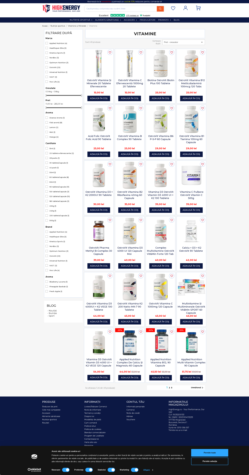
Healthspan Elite (57, 48)
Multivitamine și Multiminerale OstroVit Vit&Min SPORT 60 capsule (191, 308)
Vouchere (130, 419)
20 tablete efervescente (61, 153)
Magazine (88, 445)
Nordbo (54, 58)
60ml (52, 182)
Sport (52, 316)
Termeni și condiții (92, 413)
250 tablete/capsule (59, 216)
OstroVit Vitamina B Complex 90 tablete (129, 138)
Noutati (45, 423)
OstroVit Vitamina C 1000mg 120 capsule (160, 305)
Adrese (129, 416)
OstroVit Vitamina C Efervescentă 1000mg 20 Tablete (129, 83)
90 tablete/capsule (59, 187)
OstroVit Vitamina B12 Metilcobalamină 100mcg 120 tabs (192, 83)
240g (52, 211)
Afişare (146, 470)
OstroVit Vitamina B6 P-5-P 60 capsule (160, 138)
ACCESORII (129, 20)
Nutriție (53, 313)
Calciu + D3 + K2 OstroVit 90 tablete (191, 249)
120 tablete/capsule (59, 196)
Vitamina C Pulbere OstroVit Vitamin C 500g (191, 195)
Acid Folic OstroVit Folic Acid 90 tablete (98, 138)
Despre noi (89, 416)
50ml (52, 172)
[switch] (89, 470)
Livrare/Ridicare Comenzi (95, 406)
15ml (52, 148)
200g (52, 206)
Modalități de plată (92, 419)
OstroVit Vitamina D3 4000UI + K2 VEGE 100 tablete (98, 306)
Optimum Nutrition (58, 63)
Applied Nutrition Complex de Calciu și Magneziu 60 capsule (129, 362)
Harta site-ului (90, 442)
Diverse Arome (57, 118)
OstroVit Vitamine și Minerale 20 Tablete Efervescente (99, 83)
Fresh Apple (55, 291)
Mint (52, 132)
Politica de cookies (92, 429)
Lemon (53, 127)
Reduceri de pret (49, 406)
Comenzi (130, 410)
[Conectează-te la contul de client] (185, 9)
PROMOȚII (163, 20)
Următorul (197, 387)
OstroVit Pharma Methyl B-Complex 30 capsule (99, 250)
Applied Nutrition (58, 43)
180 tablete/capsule (59, 201)
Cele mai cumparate (51, 410)
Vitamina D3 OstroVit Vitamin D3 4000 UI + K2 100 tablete (161, 195)
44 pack (54, 168)
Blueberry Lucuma (58, 282)
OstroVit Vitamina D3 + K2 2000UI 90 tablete (99, 194)
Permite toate (210, 453)
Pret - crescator (183, 42)
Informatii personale (135, 406)
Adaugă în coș (99, 98)
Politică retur (90, 426)
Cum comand (90, 423)
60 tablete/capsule (59, 177)
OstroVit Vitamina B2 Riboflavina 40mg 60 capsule (130, 195)
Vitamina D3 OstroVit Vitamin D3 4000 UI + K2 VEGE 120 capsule (99, 362)
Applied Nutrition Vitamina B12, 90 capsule (160, 362)
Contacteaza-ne (91, 439)
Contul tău (135, 401)
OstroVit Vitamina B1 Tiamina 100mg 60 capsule (191, 139)
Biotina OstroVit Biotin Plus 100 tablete (160, 82)
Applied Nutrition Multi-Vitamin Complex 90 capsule (191, 362)
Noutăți (53, 310)
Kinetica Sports (57, 53)
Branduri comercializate (95, 432)
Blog (51, 306)
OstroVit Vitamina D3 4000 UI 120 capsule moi (130, 250)
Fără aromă (55, 123)
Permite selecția (210, 461)
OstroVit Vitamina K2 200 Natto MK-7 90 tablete (130, 306)
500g (52, 220)
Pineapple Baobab (58, 286)
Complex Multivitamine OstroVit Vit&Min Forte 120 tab (160, 250)
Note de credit (133, 413)
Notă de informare (92, 410)
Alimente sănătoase (51, 416)
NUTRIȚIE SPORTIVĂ (80, 20)
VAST (53, 77)
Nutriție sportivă (49, 419)
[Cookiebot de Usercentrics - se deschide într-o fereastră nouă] (34, 470)
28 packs (54, 158)
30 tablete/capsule (58, 163)
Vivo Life (54, 82)
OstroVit (54, 67)
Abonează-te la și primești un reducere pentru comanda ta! (124, 1)
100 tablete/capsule (59, 192)
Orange (53, 137)
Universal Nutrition (58, 72)
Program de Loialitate (94, 436)
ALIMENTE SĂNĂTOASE (107, 20)
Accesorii (46, 413)
